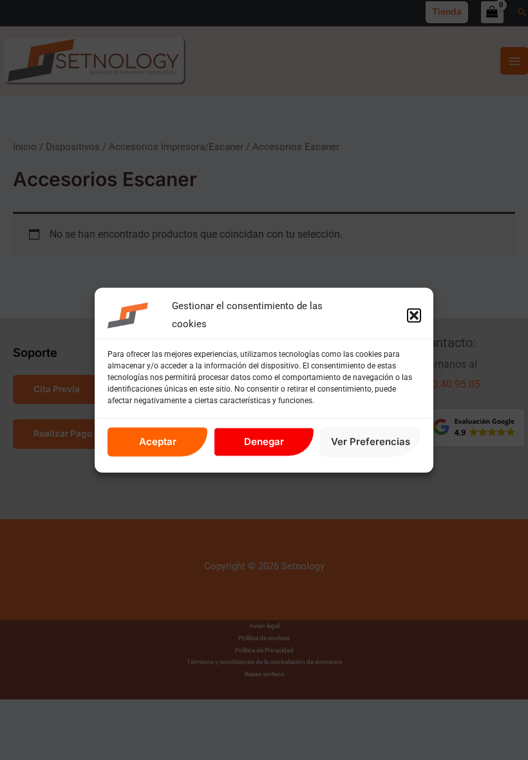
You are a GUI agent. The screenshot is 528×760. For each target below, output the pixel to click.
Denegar (264, 441)
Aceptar (157, 441)
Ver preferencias (370, 441)
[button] (414, 315)
